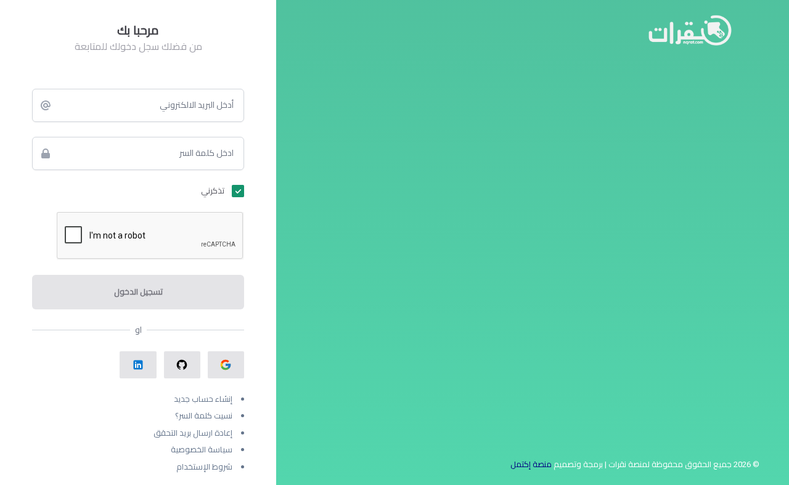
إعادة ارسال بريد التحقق (192, 433)
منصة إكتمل (531, 464)
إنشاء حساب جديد (203, 399)
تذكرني (212, 191)
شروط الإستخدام (204, 467)
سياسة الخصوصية (201, 449)
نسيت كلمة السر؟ (203, 416)
